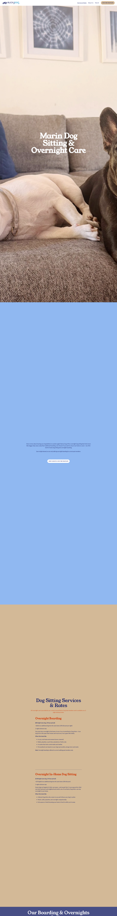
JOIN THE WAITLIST (107, 3)
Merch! (97, 3)
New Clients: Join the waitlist (58, 461)
